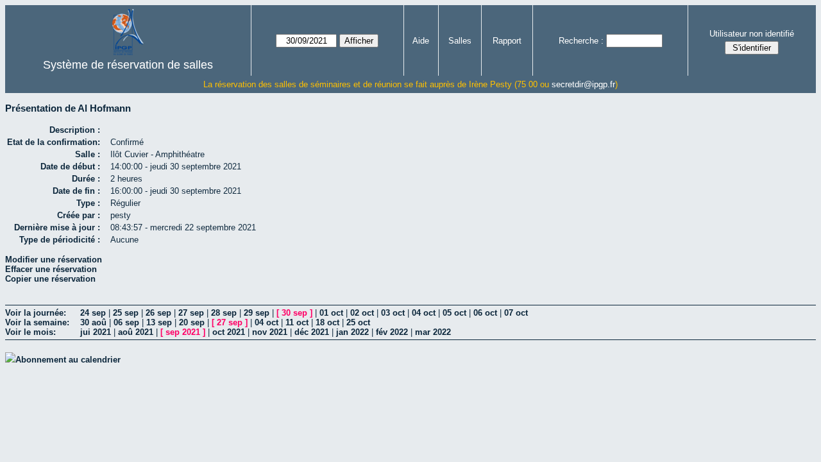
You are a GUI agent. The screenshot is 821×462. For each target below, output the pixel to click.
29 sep (256, 313)
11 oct (297, 322)
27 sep (191, 313)
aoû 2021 (135, 332)
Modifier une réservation (53, 259)
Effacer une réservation (51, 269)
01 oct (331, 313)
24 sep (93, 313)
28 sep (224, 313)
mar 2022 (433, 332)
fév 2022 (392, 332)
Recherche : (581, 41)
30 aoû (93, 322)
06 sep (126, 322)
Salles (459, 41)
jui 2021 (95, 332)
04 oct (424, 313)
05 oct (454, 313)
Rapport (507, 41)
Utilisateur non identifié (751, 33)
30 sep (294, 313)
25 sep (126, 313)
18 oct (327, 322)
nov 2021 (269, 332)
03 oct (393, 313)
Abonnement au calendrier (68, 359)
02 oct (362, 313)
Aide (420, 41)
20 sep (192, 322)
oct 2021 (228, 332)
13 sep (159, 322)
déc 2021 (311, 332)
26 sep (158, 313)
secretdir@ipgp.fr (583, 84)
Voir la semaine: (37, 322)
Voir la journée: (35, 313)
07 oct (516, 313)
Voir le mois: (30, 332)
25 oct (358, 322)
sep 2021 (182, 332)
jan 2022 (352, 332)
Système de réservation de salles (128, 64)
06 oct (485, 313)
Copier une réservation (50, 279)
